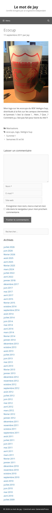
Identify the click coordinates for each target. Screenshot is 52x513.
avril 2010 (8, 495)
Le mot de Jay (26, 7)
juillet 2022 (9, 273)
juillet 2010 (9, 484)
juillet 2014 (9, 317)
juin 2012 (8, 399)
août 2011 (8, 436)
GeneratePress (42, 509)
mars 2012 (9, 410)
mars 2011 (9, 455)
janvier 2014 (9, 339)
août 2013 (8, 351)
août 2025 (8, 258)
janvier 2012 (9, 417)
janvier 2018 (9, 280)
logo (17, 132)
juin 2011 (8, 443)
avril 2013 (8, 365)
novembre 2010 (11, 469)
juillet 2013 (9, 354)
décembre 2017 (11, 284)
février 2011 (9, 458)
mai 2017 (8, 291)
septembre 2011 (11, 432)
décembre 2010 (11, 466)
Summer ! (11, 135)
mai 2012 (8, 403)
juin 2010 (8, 488)
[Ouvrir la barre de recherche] (48, 20)
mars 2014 (9, 332)
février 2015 (9, 302)
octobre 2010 (10, 473)
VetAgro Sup (26, 132)
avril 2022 (8, 276)
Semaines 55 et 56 (15, 139)
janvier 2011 (9, 462)
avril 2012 (8, 406)
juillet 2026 (9, 247)
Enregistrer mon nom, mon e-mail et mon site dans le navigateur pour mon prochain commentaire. (26, 209)
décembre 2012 (11, 377)
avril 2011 (8, 451)
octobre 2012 (10, 384)
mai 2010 (8, 492)
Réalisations (12, 128)
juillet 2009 (9, 499)
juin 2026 (8, 250)
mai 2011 (8, 447)
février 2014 (9, 336)
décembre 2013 (11, 343)
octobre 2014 (10, 306)
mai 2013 (8, 362)
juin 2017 (8, 287)
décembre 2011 (11, 421)
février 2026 (9, 254)
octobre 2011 (10, 429)
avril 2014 (8, 328)
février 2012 (9, 414)
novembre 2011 (11, 425)
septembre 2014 (11, 310)
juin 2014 (8, 321)
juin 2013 (8, 358)
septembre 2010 (11, 477)
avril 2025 (8, 261)
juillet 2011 (9, 440)
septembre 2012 (11, 388)
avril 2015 (8, 299)
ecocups (10, 132)
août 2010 (8, 481)
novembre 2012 (11, 380)
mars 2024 (9, 269)
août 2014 (8, 313)
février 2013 (9, 369)
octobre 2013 (10, 347)
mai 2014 (8, 325)
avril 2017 (8, 295)
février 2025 (9, 265)
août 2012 (8, 391)
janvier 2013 (9, 373)
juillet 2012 (9, 395)
